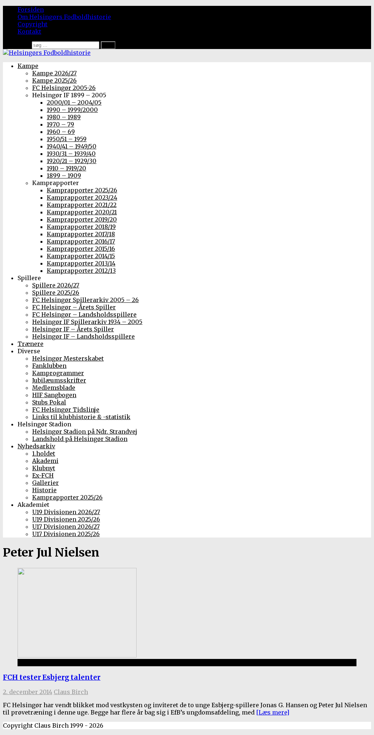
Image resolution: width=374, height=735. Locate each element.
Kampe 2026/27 (54, 73)
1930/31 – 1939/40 (71, 153)
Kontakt (29, 31)
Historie (44, 490)
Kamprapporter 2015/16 (81, 248)
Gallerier (45, 482)
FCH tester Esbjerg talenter (51, 677)
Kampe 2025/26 (54, 80)
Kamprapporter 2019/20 (82, 219)
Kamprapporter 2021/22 (82, 204)
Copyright (32, 24)
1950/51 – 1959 (67, 139)
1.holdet (43, 453)
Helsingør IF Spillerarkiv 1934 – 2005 (87, 321)
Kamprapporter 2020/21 (82, 212)
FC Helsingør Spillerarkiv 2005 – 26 (85, 300)
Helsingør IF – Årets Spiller (73, 329)
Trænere (30, 343)
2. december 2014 (27, 692)
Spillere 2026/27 (55, 285)
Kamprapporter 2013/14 (81, 263)
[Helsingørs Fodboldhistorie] (47, 52)
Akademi (45, 460)
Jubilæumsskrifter (59, 380)
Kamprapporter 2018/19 (81, 226)
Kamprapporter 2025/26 (82, 190)
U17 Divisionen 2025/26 (66, 534)
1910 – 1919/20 (66, 168)
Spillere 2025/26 (55, 292)
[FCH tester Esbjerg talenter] (77, 655)
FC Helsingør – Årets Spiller (74, 307)
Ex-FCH (43, 475)
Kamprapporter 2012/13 (81, 270)
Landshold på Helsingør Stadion (79, 438)
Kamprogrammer (58, 373)
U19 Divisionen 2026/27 (66, 512)
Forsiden (31, 9)
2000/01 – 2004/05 (74, 102)
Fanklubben (49, 365)
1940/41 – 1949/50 (71, 146)
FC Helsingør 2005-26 (64, 87)
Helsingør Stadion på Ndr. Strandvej (84, 431)
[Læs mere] (272, 712)
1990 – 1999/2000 (72, 109)
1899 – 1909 (64, 175)
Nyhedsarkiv (36, 446)
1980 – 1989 (64, 117)
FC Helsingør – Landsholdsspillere (84, 314)
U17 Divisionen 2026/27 (66, 526)
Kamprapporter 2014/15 (81, 256)
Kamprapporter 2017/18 (81, 234)
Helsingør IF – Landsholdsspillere (83, 336)
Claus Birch (71, 692)
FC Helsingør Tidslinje (65, 409)
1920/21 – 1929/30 (71, 161)
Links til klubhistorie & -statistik (81, 417)
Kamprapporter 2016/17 (81, 241)
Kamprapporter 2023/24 (82, 197)
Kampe (28, 65)
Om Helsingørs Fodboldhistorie (64, 16)
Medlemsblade (53, 387)
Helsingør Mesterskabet (68, 358)
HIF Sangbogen (54, 395)
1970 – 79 (60, 124)
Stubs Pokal (49, 402)
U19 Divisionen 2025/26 (66, 519)
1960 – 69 (61, 131)
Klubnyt (43, 468)
